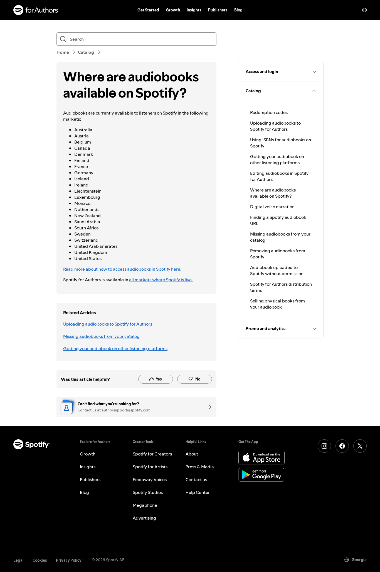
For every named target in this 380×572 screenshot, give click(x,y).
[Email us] (208, 407)
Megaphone (145, 505)
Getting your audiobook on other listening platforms (115, 348)
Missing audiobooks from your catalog (101, 336)
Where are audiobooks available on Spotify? (273, 193)
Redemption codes (269, 112)
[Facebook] (342, 446)
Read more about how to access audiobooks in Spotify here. (122, 269)
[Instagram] (324, 446)
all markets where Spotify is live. (161, 280)
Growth (173, 10)
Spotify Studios (148, 492)
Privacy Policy (69, 560)
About (192, 454)
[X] (360, 446)
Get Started (148, 10)
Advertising (144, 518)
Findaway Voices (150, 479)
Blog (238, 10)
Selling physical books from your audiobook (277, 304)
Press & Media (200, 467)
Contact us (196, 479)
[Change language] (364, 10)
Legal (18, 560)
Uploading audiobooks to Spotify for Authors (107, 324)
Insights (194, 10)
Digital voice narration (272, 206)
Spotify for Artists (150, 467)
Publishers (218, 10)
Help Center (198, 492)
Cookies (40, 560)
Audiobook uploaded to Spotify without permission (276, 270)
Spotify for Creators (152, 454)
